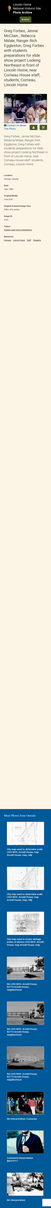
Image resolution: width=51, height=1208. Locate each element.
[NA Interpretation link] (25, 1184)
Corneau (7, 240)
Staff (29, 240)
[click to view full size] (25, 109)
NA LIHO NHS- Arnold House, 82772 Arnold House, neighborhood (22, 987)
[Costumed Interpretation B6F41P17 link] (25, 1142)
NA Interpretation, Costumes (22, 1119)
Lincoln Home (19, 240)
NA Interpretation (16, 1200)
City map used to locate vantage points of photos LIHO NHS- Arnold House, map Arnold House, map (25, 942)
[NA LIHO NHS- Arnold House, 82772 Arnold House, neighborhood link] (25, 968)
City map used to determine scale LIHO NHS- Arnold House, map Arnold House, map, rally (24, 852)
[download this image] (32, 127)
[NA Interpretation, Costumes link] (25, 1103)
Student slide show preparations (18, 230)
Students (37, 240)
